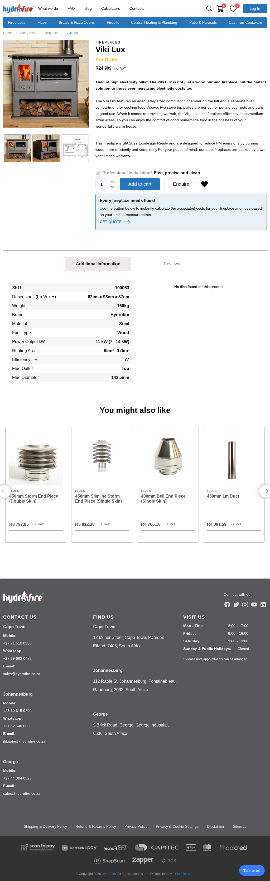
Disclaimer (215, 826)
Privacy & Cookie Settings (177, 826)
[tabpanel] (135, 334)
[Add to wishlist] (204, 184)
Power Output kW (28, 341)
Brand (17, 314)
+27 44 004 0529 (17, 778)
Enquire (181, 184)
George (10, 761)
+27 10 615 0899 (17, 711)
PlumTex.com (184, 874)
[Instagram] (245, 604)
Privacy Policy (135, 826)
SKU (16, 288)
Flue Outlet (22, 368)
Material (19, 323)
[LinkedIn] (263, 604)
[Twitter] (236, 604)
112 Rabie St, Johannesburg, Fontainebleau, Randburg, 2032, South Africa (135, 685)
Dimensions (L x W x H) (34, 297)
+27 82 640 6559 (17, 726)
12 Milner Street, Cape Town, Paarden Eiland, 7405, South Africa (128, 641)
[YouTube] (254, 604)
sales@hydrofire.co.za (21, 674)
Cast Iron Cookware (245, 22)
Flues (42, 22)
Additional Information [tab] (98, 264)
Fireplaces (16, 22)
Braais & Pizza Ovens (77, 22)
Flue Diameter (25, 377)
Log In (255, 8)
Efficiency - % (24, 359)
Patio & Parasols (203, 22)
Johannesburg (18, 694)
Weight (18, 306)
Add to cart (139, 184)
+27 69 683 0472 (17, 658)
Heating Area (24, 350)
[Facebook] (227, 604)
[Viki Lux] (46, 84)
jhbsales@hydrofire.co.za (24, 741)
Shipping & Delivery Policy (45, 826)
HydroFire (109, 874)
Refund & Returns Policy (95, 826)
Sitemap (240, 826)
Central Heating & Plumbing (154, 22)
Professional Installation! (151, 173)
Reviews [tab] (172, 264)
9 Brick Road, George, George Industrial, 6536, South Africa (131, 729)
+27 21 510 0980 (17, 643)
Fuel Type (21, 332)
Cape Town (14, 626)
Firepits (113, 22)
